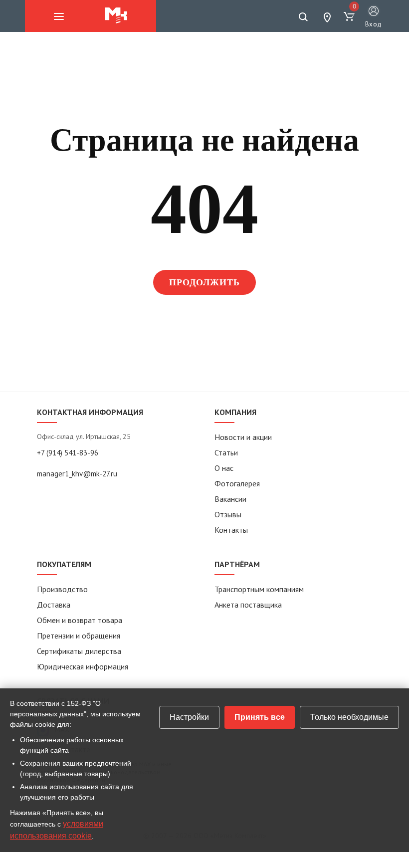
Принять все (259, 717)
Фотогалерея (237, 483)
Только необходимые (349, 717)
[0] (349, 16)
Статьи (226, 452)
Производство (62, 589)
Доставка (53, 605)
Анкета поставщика (248, 605)
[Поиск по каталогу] (303, 17)
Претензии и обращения (78, 635)
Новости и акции (243, 437)
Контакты (231, 530)
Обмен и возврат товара (79, 620)
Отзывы (227, 514)
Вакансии (230, 499)
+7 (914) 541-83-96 (67, 452)
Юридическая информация (82, 666)
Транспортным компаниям (259, 589)
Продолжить (204, 282)
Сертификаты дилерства (79, 651)
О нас (223, 468)
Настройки (189, 717)
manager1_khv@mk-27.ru (77, 473)
